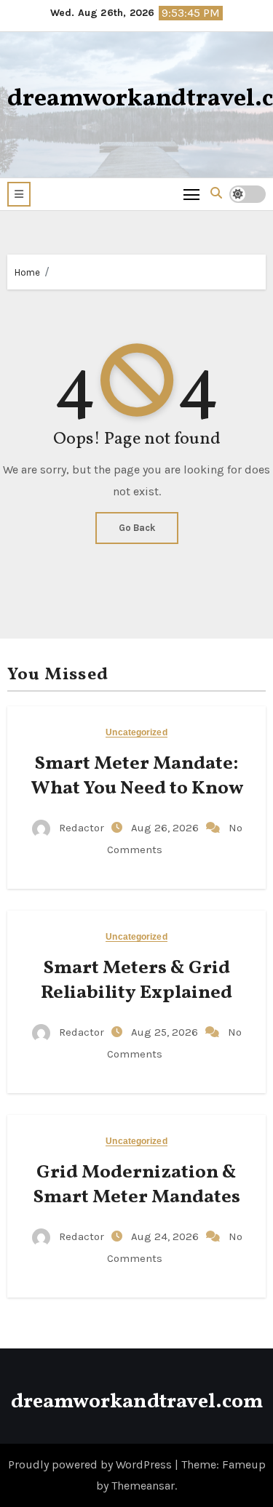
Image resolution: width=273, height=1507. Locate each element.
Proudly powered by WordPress (91, 1464)
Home (27, 272)
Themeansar (143, 1485)
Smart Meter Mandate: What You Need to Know (137, 776)
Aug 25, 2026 (166, 1032)
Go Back (137, 527)
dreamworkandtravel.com (137, 1402)
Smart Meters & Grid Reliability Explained (136, 980)
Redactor (81, 827)
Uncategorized (136, 732)
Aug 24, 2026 (166, 1236)
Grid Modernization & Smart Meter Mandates (136, 1184)
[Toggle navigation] (192, 194)
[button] (19, 194)
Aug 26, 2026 (166, 827)
